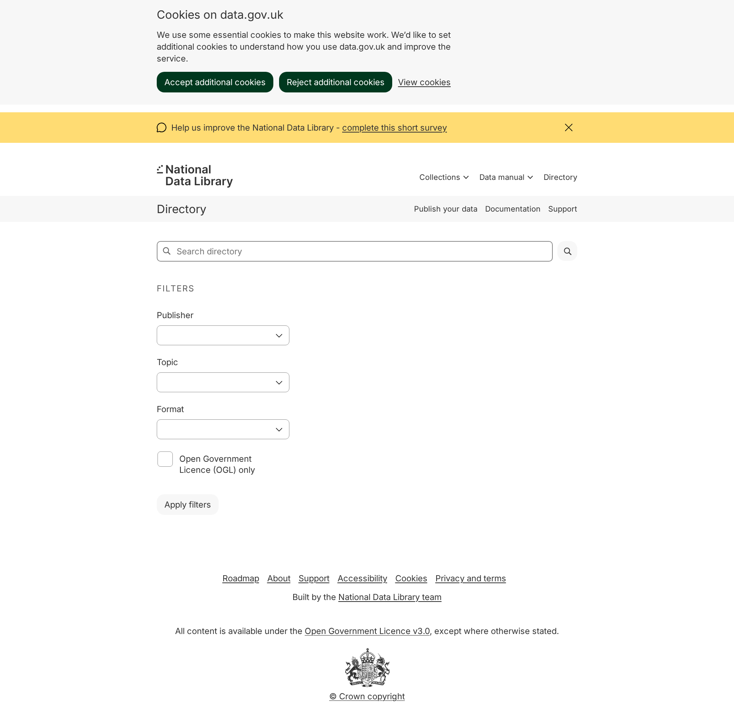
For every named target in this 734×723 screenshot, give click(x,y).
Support (562, 209)
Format (170, 409)
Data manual (502, 177)
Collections (439, 177)
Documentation (513, 209)
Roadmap (240, 578)
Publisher (175, 315)
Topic (167, 362)
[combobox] (223, 335)
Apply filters (187, 504)
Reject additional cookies (336, 82)
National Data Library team (390, 597)
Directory (560, 177)
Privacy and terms (470, 578)
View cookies (424, 82)
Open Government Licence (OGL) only (217, 464)
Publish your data (445, 209)
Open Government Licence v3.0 (367, 631)
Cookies (411, 578)
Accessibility (362, 578)
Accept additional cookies (215, 82)
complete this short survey (394, 128)
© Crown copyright (367, 696)
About (279, 578)
